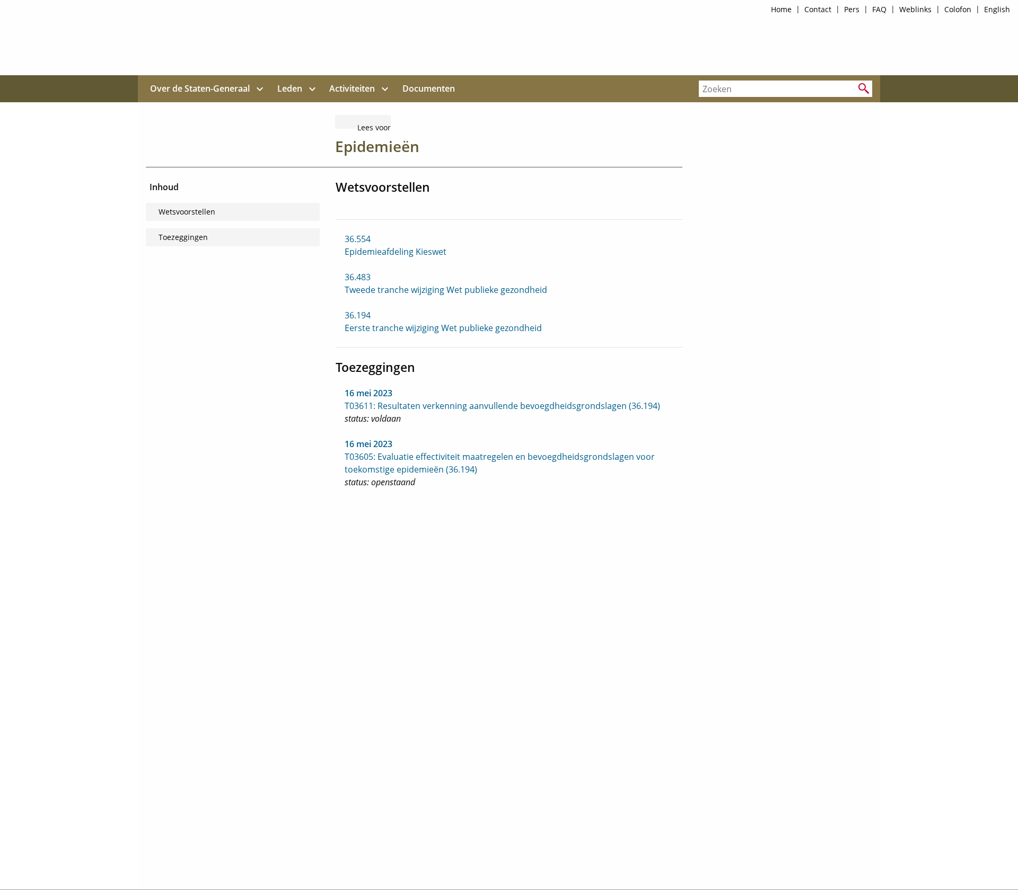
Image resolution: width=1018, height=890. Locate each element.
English (997, 9)
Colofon (957, 9)
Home (781, 9)
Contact (817, 9)
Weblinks (915, 9)
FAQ (879, 9)
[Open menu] (259, 88)
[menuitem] (200, 88)
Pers (851, 9)
